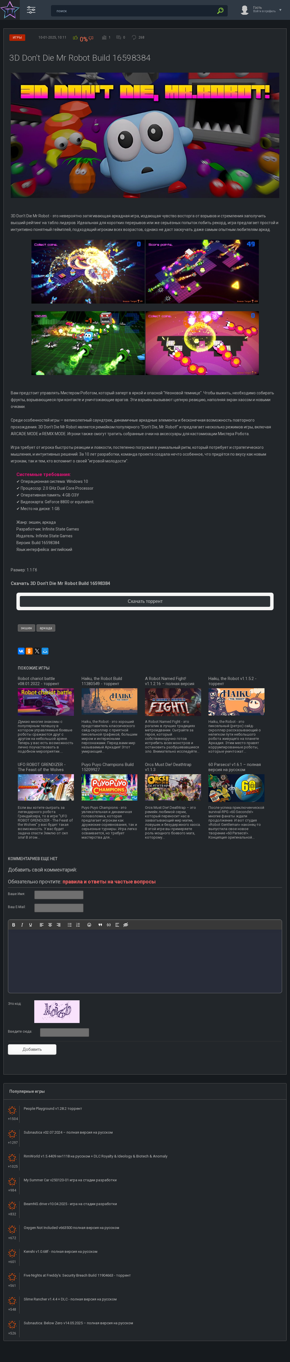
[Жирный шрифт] (13, 925)
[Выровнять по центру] (50, 925)
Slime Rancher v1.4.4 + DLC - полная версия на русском (70, 1299)
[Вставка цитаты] (100, 925)
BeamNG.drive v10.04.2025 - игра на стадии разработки (70, 1204)
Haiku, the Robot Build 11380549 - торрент (102, 681)
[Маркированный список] (69, 925)
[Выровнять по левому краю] (41, 925)
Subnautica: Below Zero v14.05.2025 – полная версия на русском (78, 1323)
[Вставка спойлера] (117, 925)
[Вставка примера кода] (109, 925)
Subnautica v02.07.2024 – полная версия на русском (68, 1132)
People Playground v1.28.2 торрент (53, 1108)
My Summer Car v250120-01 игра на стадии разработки (70, 1180)
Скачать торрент (145, 601)
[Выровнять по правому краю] (58, 925)
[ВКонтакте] (21, 651)
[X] (37, 651)
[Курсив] (22, 925)
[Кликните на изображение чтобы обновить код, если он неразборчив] (57, 1022)
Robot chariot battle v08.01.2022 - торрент (38, 681)
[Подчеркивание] (30, 925)
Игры (17, 37)
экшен (26, 628)
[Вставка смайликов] (89, 925)
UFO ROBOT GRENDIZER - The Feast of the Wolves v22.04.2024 (42, 769)
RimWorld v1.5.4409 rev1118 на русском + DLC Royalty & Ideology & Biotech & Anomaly (95, 1156)
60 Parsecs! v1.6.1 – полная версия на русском (234, 767)
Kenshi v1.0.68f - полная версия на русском (60, 1251)
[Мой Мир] (45, 651)
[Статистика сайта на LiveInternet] (263, 1357)
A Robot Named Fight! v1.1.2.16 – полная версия (169, 681)
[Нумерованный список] (78, 925)
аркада (46, 628)
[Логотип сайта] (10, 10)
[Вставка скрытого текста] (125, 925)
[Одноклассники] (29, 651)
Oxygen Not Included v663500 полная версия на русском (71, 1228)
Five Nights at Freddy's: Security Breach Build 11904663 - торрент (77, 1275)
